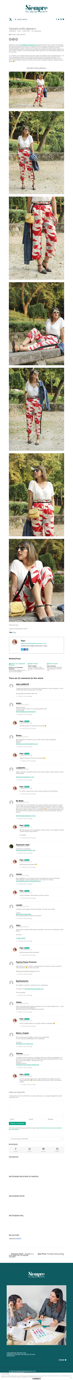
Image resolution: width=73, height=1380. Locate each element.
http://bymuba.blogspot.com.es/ (26, 816)
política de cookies (38, 1377)
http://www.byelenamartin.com (34, 989)
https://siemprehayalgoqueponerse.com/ (33, 643)
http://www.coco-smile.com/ (24, 1044)
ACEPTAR (36, 1378)
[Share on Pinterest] (16, 39)
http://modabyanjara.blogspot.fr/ (26, 711)
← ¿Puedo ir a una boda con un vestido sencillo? (21, 1255)
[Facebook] (56, 19)
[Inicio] (10, 20)
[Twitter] (58, 19)
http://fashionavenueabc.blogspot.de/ (27, 1064)
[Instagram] (27, 649)
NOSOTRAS (11, 1356)
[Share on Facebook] (13, 39)
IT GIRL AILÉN (20, 938)
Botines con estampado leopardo (16, 668)
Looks (24, 31)
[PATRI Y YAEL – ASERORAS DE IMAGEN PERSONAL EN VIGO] (36, 1315)
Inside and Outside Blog (23, 914)
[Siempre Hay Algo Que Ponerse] (36, 15)
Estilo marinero (51, 666)
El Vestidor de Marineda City (29, 45)
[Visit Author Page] (15, 642)
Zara (14, 632)
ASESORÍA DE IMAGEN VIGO (16, 1353)
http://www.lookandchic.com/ (25, 777)
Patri (19, 31)
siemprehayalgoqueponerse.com (25, 1371)
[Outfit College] (36, 663)
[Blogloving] (63, 19)
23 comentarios (36, 31)
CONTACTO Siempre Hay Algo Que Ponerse (21, 1354)
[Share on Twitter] (10, 39)
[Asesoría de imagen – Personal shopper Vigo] (36, 1274)
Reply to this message (25, 696)
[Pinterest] (61, 19)
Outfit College (32, 666)
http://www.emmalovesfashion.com (27, 744)
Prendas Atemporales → (51, 1254)
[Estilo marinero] (55, 663)
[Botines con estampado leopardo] (17, 664)
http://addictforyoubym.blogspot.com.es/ (28, 881)
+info (71, 1378)
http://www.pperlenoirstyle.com (25, 850)
